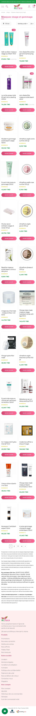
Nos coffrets (5, 647)
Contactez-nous (7, 678)
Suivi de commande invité (10, 699)
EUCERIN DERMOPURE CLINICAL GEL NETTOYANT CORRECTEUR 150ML (8, 400)
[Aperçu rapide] (15, 40)
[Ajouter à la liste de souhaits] (15, 36)
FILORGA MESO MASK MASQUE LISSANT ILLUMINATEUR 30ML (25, 485)
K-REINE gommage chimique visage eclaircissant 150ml (25, 528)
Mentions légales (7, 662)
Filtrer (7, 23)
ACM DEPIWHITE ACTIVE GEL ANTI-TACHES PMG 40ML (26, 54)
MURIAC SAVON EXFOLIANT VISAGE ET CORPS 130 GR (7, 226)
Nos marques (6, 652)
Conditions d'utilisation (9, 665)
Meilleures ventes (7, 644)
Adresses (4, 697)
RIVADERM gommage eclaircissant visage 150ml (8, 141)
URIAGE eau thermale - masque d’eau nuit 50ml (8, 313)
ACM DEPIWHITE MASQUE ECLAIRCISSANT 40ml (26, 97)
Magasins (4, 681)
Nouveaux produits (8, 641)
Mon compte (5, 688)
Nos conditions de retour (10, 676)
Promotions (5, 638)
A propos (4, 668)
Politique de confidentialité (10, 670)
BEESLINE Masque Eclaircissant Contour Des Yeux (8, 269)
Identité (4, 691)
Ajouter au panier (9, 66)
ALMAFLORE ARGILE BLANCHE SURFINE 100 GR (26, 357)
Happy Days (5, 649)
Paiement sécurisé (7, 673)
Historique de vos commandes (11, 694)
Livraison (4, 659)
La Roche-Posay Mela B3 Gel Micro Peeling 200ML (8, 97)
